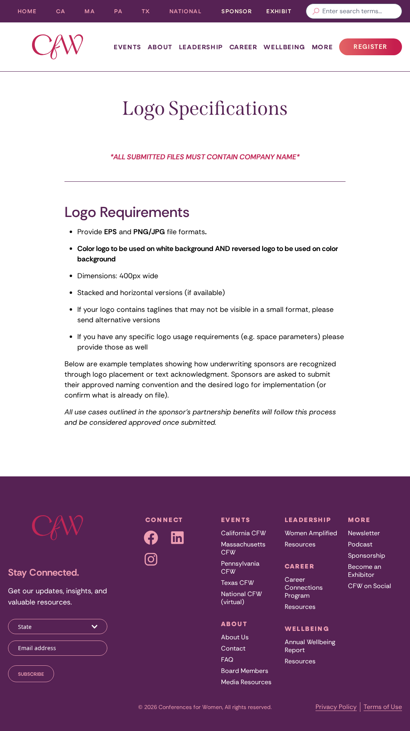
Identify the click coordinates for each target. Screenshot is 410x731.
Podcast (360, 544)
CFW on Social (369, 586)
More (322, 46)
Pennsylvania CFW (240, 567)
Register (377, 48)
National (190, 13)
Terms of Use (383, 707)
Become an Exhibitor (364, 570)
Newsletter (364, 533)
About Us (235, 637)
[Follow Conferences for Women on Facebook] (151, 537)
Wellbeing (284, 46)
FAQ (227, 659)
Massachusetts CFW (243, 548)
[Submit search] (316, 11)
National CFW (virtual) (241, 598)
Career (243, 46)
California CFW (243, 533)
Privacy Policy (336, 707)
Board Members (244, 671)
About (160, 46)
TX (151, 13)
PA (123, 13)
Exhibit (278, 11)
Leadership (201, 46)
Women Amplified (311, 533)
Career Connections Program (304, 587)
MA (94, 13)
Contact (233, 648)
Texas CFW (237, 582)
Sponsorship (366, 555)
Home (27, 11)
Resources (300, 544)
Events (127, 46)
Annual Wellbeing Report (310, 646)
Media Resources (246, 682)
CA (65, 13)
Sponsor (236, 11)
